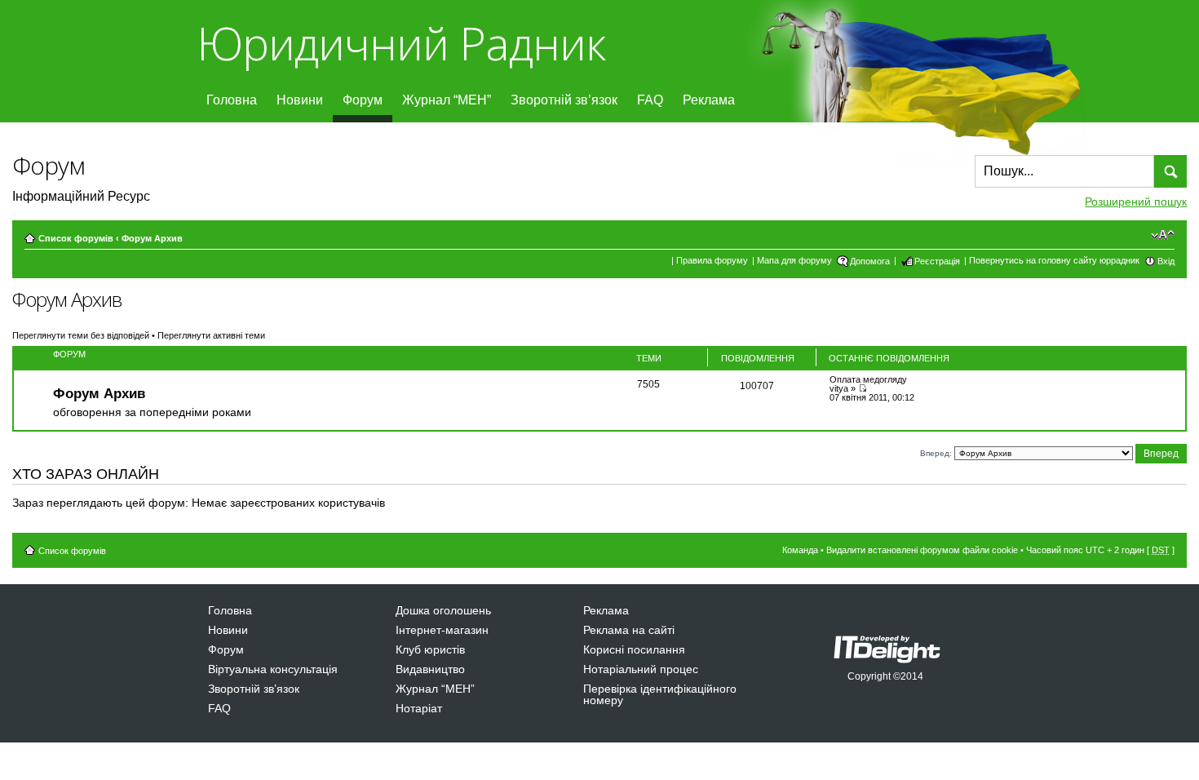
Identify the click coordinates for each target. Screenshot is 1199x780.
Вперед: (936, 452)
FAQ (650, 100)
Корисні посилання (634, 649)
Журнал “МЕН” (446, 100)
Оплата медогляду (868, 379)
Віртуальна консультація (273, 669)
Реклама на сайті (629, 629)
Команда (800, 550)
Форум (363, 100)
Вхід (1166, 261)
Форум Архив (152, 238)
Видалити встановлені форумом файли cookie (922, 550)
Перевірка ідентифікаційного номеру (660, 694)
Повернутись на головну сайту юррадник (1054, 260)
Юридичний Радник (401, 42)
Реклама (709, 100)
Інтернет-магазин (442, 629)
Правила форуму (712, 260)
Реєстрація (937, 261)
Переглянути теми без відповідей (80, 335)
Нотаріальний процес (640, 669)
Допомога (870, 261)
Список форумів (75, 238)
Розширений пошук (1136, 201)
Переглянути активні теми (211, 335)
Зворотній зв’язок (564, 100)
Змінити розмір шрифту (1163, 235)
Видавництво (430, 669)
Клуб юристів (430, 649)
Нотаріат (419, 708)
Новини (300, 100)
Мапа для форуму (794, 260)
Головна (231, 100)
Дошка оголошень (443, 610)
